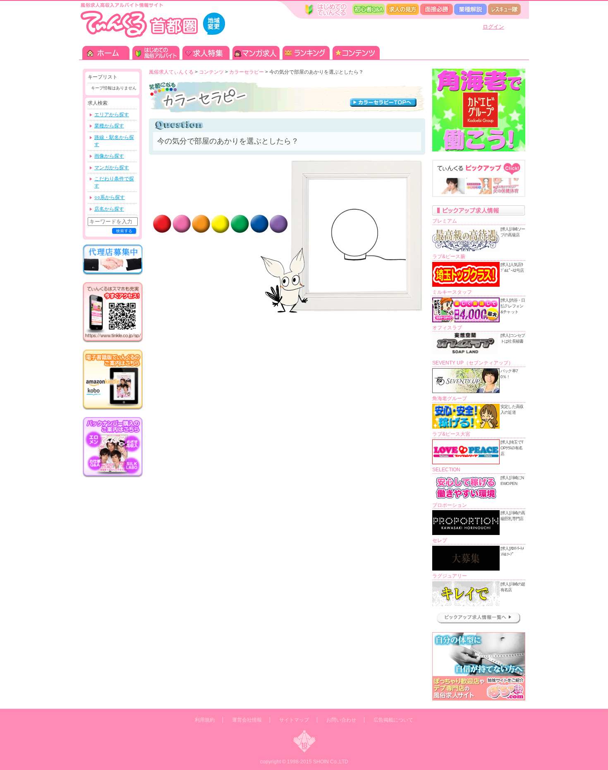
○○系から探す (109, 197)
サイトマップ (294, 720)
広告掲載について (393, 720)
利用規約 (205, 720)
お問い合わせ (341, 720)
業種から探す (109, 126)
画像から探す (109, 156)
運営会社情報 (247, 720)
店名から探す (109, 209)
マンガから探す (111, 167)
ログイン (493, 27)
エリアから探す (111, 115)
